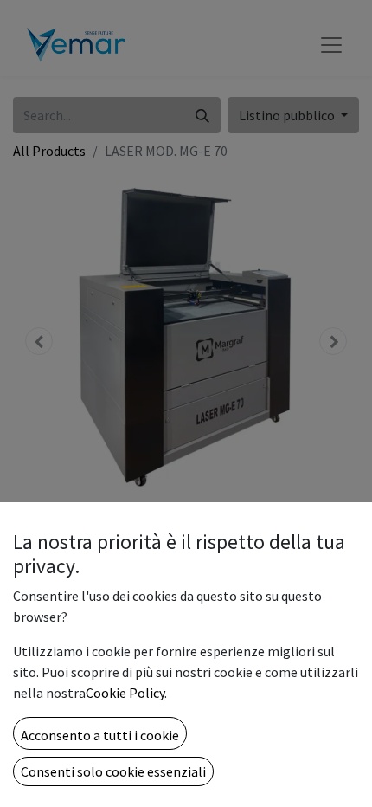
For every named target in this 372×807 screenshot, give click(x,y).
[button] (100, 733)
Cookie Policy (125, 692)
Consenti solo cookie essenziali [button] (113, 771)
